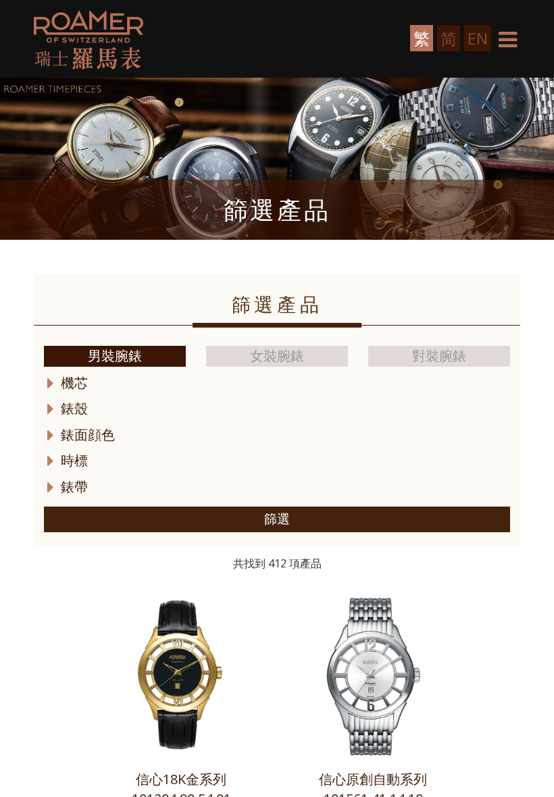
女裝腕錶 (277, 355)
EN (478, 38)
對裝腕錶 (439, 355)
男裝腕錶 (115, 355)
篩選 (277, 519)
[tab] (277, 383)
